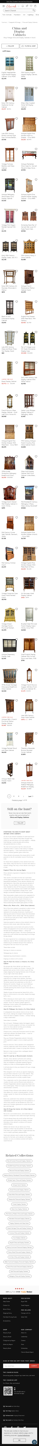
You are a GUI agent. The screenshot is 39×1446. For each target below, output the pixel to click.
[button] (4, 6)
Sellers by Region (8, 1344)
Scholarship (24, 1348)
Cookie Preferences (24, 1435)
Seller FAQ (24, 1317)
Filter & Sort (30, 46)
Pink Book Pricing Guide (10, 1317)
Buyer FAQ (24, 1301)
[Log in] (18, 6)
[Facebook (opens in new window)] (12, 1427)
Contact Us (6, 1305)
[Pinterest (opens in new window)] (18, 1427)
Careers (23, 1340)
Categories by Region (9, 1340)
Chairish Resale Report (27, 1352)
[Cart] (35, 6)
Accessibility (7, 1321)
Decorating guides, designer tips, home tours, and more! (19, 1375)
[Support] (34, 1442)
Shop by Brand (7, 1336)
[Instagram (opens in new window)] (5, 1427)
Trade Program (25, 1305)
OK (19, 1440)
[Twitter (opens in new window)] (25, 1427)
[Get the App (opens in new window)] (8, 1391)
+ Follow (10, 46)
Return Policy (7, 1309)
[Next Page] (23, 796)
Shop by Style (7, 1332)
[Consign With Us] (27, 6)
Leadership (24, 1336)
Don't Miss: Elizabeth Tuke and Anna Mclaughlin (19, 1)
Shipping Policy (7, 1313)
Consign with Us (25, 1313)
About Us (23, 1332)
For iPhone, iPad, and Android (11, 1383)
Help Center (6, 1301)
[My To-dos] (23, 6)
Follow (20, 823)
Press (22, 1344)
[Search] (34, 10)
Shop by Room (7, 1348)
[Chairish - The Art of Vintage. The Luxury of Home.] (11, 6)
